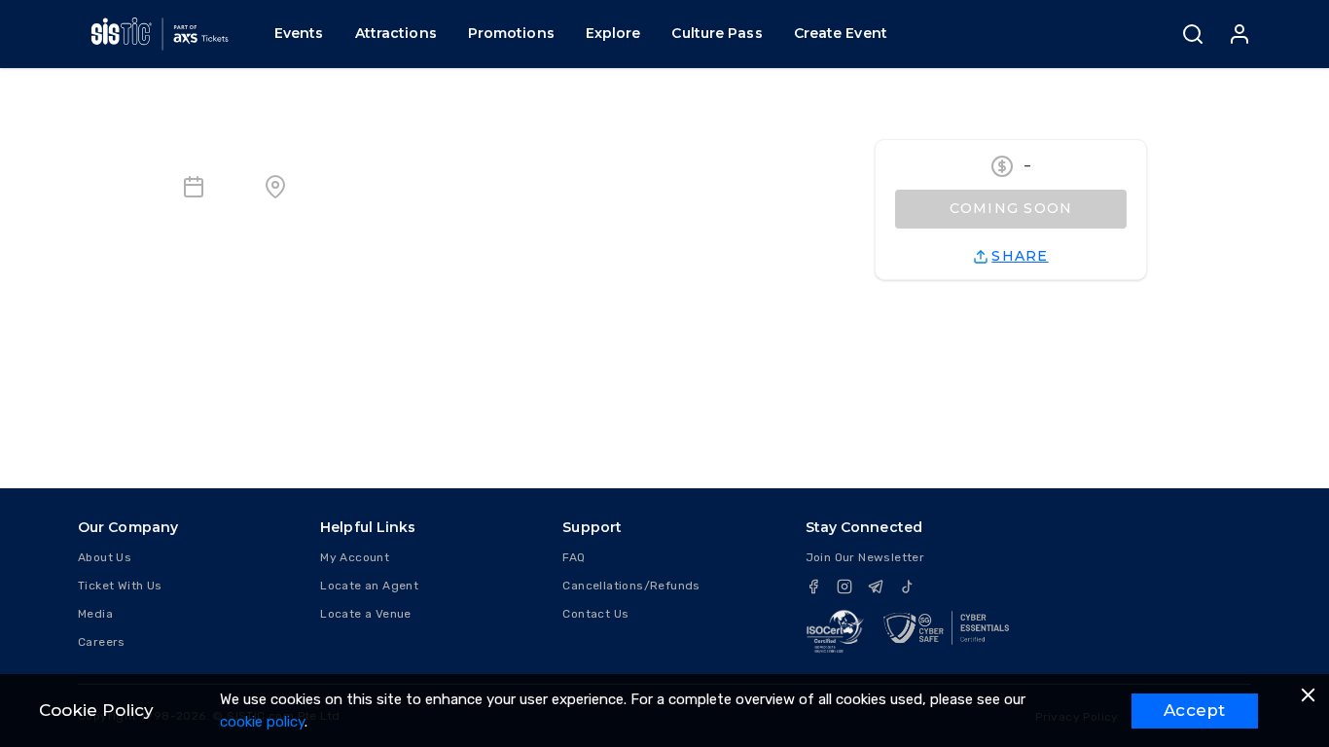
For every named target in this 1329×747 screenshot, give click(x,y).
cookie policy (262, 721)
